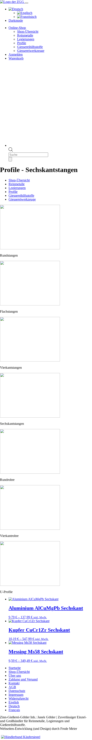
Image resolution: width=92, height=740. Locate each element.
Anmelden (16, 54)
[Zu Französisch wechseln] (27, 16)
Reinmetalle (25, 35)
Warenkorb (16, 58)
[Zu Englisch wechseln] (24, 13)
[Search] (10, 159)
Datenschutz (17, 691)
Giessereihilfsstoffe (30, 47)
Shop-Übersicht (27, 31)
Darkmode (16, 20)
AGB (12, 687)
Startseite (15, 668)
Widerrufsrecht (18, 698)
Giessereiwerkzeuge (30, 50)
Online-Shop (17, 28)
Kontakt (14, 683)
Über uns (15, 675)
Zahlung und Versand (23, 679)
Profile (21, 43)
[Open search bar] (11, 150)
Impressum (16, 694)
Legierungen (25, 39)
